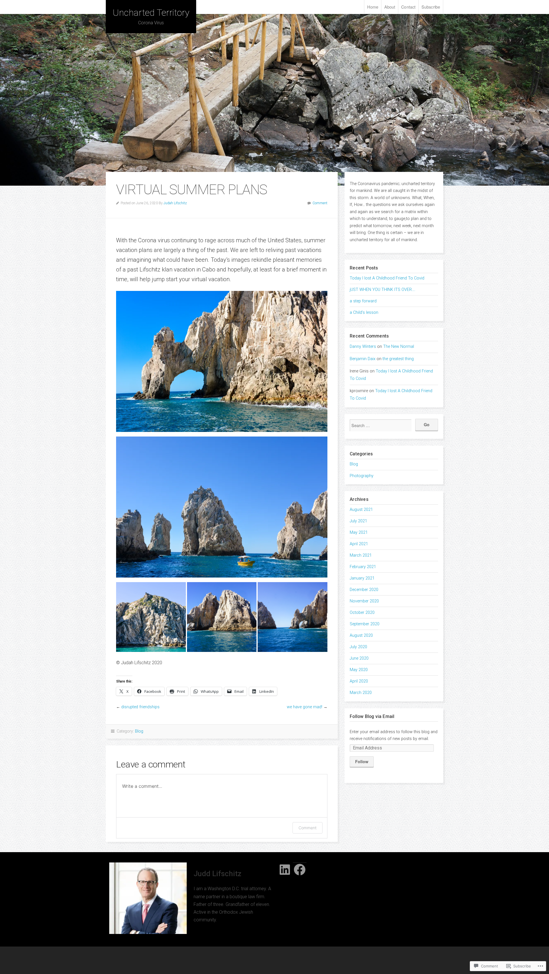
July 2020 (358, 646)
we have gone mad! (304, 707)
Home (372, 7)
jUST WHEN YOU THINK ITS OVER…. (382, 289)
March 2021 (361, 555)
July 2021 (358, 521)
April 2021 (359, 543)
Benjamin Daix (362, 358)
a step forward (363, 301)
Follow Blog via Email (372, 716)
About (389, 7)
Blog (139, 731)
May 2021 (359, 532)
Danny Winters (363, 346)
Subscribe (430, 7)
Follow (361, 761)
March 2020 (361, 692)
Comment (320, 203)
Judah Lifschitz (175, 203)
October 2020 (362, 612)
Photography (361, 475)
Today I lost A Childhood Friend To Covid (387, 278)
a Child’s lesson (364, 312)
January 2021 (362, 578)
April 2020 (359, 681)
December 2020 (364, 589)
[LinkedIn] (285, 869)
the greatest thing (398, 358)
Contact (408, 7)
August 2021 (361, 509)
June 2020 (359, 658)
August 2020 (361, 635)
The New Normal (398, 346)
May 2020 (359, 669)
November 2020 (364, 601)
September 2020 (364, 624)
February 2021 (363, 566)
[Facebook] (300, 869)
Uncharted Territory (151, 12)
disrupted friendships (140, 707)
